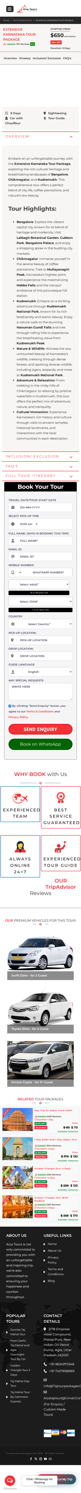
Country (16, 616)
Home (6, 20)
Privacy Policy (18, 717)
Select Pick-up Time (24, 516)
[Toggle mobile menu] (10, 9)
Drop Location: (21, 648)
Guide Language (22, 664)
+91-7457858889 (61, 1371)
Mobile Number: (21, 565)
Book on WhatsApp (40, 744)
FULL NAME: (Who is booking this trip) (39, 533)
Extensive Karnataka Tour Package (54, 20)
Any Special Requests (26, 680)
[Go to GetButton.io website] (10, 1488)
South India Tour (22, 20)
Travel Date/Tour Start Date (32, 500)
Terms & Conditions (40, 711)
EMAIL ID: (15, 549)
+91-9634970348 (61, 1364)
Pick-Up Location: (22, 632)
